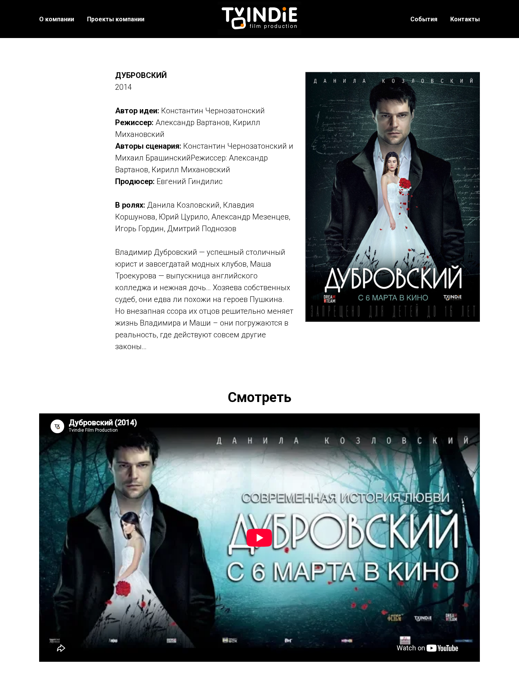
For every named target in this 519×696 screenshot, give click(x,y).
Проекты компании (115, 19)
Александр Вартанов (192, 122)
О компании (56, 19)
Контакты (465, 19)
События (423, 19)
